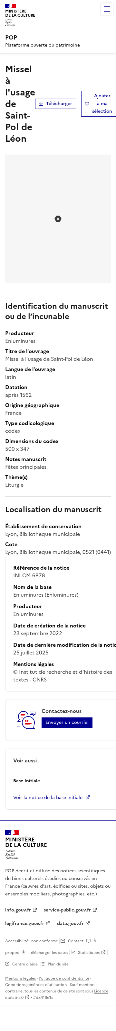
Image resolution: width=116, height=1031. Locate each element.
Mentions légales (20, 978)
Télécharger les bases (48, 952)
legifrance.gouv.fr (24, 923)
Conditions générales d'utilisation (36, 985)
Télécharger (59, 103)
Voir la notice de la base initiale (47, 797)
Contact (75, 941)
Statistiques (89, 952)
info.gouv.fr (18, 910)
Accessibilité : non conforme (31, 941)
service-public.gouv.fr (67, 910)
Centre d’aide (25, 964)
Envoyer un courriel (67, 722)
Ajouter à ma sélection (102, 104)
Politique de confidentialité (64, 978)
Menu (107, 9)
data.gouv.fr (70, 923)
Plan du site (58, 964)
